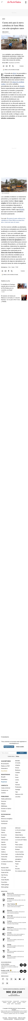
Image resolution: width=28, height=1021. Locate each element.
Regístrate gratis (9, 746)
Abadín (22, 86)
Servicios (3, 801)
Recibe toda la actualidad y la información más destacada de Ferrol (15, 939)
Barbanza (17, 770)
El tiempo (3, 864)
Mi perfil (3, 777)
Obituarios (4, 859)
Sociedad (3, 847)
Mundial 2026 (4, 867)
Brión (14, 73)
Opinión (3, 842)
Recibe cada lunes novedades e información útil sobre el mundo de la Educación (15, 911)
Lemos (17, 779)
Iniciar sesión (20, 746)
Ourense (17, 784)
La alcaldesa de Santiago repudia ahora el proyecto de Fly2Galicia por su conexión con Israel (8, 287)
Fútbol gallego (5, 884)
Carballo (17, 772)
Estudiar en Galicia (20, 837)
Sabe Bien (18, 832)
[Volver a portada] (14, 2)
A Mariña (17, 765)
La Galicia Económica (7, 861)
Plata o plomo (19, 844)
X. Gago (3, 291)
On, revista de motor (20, 871)
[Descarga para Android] (24, 964)
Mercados (17, 861)
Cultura (3, 849)
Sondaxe (9, 1002)
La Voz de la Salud (20, 830)
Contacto (3, 811)
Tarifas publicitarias (6, 799)
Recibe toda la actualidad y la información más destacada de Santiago (15, 946)
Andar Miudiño (5, 879)
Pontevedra (18, 787)
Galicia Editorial (17, 1003)
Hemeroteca (4, 768)
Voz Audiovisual (23, 1001)
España (3, 837)
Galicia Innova (19, 856)
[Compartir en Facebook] (10, 66)
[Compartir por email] (6, 66)
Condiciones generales (8, 1019)
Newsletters (4, 779)
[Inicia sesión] (25, 2)
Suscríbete (4, 771)
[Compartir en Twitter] (13, 66)
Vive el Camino (19, 852)
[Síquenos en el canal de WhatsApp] (3, 983)
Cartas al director (5, 788)
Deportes (3, 844)
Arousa (17, 767)
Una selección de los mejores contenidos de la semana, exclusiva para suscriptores (15, 905)
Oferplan (3, 803)
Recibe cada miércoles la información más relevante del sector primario (16, 917)
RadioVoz (4, 1002)
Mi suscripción (5, 763)
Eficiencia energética (6, 818)
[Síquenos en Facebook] (3, 979)
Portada (3, 830)
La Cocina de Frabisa (21, 839)
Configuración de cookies (19, 1019)
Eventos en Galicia (6, 808)
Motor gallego (4, 887)
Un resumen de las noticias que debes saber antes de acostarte (16, 900)
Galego (17, 756)
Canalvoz (14, 1002)
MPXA (12, 1003)
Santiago (17, 789)
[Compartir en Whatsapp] (3, 66)
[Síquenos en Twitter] (7, 979)
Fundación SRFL (16, 1001)
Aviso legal (5, 1017)
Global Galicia (19, 835)
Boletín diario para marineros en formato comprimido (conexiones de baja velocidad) (16, 922)
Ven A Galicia (18, 847)
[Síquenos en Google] (7, 983)
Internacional (4, 839)
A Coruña (17, 763)
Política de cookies (21, 1017)
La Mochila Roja (19, 854)
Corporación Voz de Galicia (7, 1001)
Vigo (16, 792)
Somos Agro (4, 854)
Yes (16, 866)
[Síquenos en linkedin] (15, 979)
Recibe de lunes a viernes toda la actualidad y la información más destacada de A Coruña (15, 934)
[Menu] (2, 2)
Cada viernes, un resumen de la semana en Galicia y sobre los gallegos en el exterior (16, 929)
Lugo (16, 782)
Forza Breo (4, 882)
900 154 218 (14, 992)
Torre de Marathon (6, 870)
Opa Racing (4, 875)
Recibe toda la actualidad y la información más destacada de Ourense (15, 956)
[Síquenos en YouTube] (20, 979)
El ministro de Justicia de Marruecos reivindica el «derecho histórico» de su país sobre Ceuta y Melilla (10, 298)
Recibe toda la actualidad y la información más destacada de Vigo (15, 951)
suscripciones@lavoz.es (14, 995)
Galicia (3, 832)
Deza (16, 775)
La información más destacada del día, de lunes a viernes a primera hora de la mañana (16, 894)
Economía (4, 835)
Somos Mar (4, 856)
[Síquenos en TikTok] (24, 979)
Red (16, 842)
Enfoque (17, 849)
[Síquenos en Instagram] (11, 979)
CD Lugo (3, 877)
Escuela (17, 868)
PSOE (22, 209)
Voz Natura (19, 1002)
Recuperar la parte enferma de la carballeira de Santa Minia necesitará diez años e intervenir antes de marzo (13, 220)
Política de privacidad (12, 1017)
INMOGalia (4, 806)
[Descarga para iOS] (21, 964)
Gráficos (3, 852)
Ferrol (16, 777)
